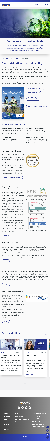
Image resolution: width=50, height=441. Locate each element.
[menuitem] (8, 1)
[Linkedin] (22, 407)
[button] (33, 1)
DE (47, 1)
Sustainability (7, 424)
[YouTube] (30, 407)
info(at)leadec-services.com (38, 424)
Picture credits (24, 439)
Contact (13, 1)
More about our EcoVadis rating (12, 177)
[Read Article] (11, 350)
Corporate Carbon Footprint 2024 (36, 106)
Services (6, 421)
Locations (19, 1)
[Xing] (19, 407)
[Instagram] (26, 407)
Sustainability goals (33, 92)
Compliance (6, 429)
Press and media (19, 416)
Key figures (31, 97)
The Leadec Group (15, 58)
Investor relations (8, 427)
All (45, 334)
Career (8, 1)
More (5, 261)
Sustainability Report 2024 (35, 88)
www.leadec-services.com (38, 426)
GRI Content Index (33, 102)
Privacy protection (15, 439)
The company (7, 416)
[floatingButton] (47, 427)
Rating (5, 235)
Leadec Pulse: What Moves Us (22, 419)
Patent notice (40, 439)
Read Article (4, 373)
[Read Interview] (35, 350)
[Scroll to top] (47, 437)
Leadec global (5, 58)
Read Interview (29, 374)
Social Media (18, 421)
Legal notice (6, 439)
